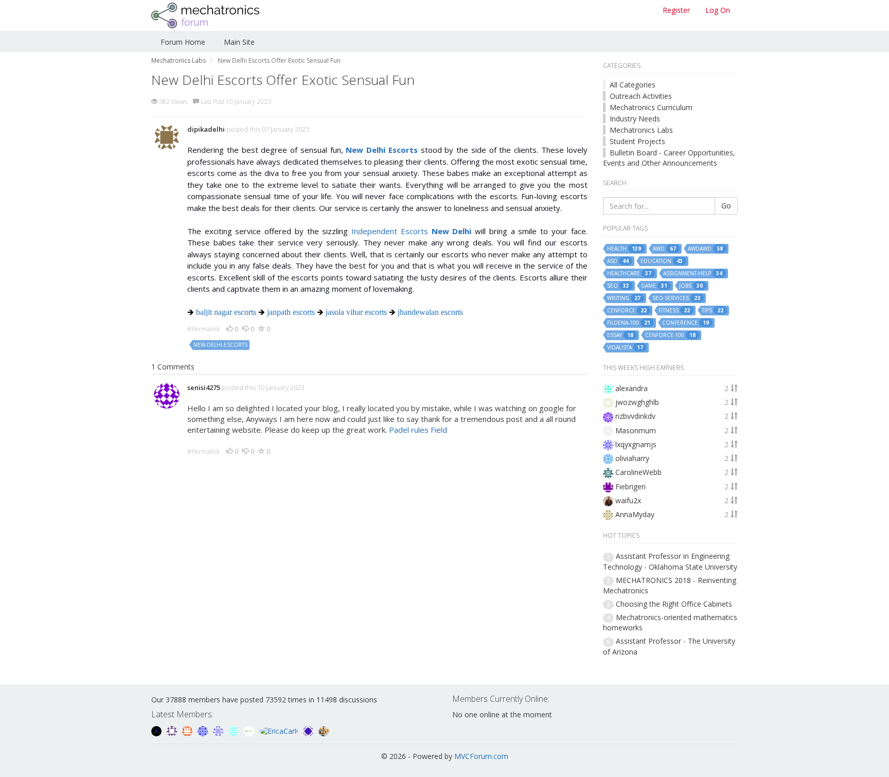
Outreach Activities (641, 96)
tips (712, 310)
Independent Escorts (411, 231)
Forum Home (183, 42)
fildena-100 (628, 323)
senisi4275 (203, 387)
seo (618, 286)
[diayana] (309, 730)
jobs (691, 286)
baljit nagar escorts (226, 312)
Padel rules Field (418, 430)
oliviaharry (632, 458)
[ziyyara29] (219, 730)
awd (664, 249)
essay (620, 335)
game (654, 286)
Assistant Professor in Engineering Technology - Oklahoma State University (670, 561)
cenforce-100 (670, 335)
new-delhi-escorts (220, 344)
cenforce (627, 310)
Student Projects (637, 141)
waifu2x (628, 500)
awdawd (705, 249)
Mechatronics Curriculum (651, 107)
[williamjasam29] (250, 730)
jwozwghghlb (637, 402)
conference (685, 323)
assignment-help (692, 273)
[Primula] (204, 730)
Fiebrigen (630, 486)
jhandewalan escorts (430, 312)
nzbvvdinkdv (635, 416)
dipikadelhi (206, 129)
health (624, 249)
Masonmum (635, 430)
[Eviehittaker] (173, 730)
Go (726, 205)
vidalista (625, 347)
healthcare (629, 273)
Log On (717, 10)
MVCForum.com (481, 756)
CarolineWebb (638, 472)
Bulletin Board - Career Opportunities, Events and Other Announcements (669, 158)
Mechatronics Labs (641, 130)
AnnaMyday (634, 514)
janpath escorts (291, 312)
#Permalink (203, 329)
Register (676, 10)
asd (618, 261)
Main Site (239, 42)
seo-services (676, 298)
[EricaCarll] (279, 730)
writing (624, 298)
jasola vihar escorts (356, 312)
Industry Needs (635, 118)
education (662, 261)
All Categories (632, 85)
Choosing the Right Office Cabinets (674, 604)
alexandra (631, 388)
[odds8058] (157, 730)
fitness (674, 310)
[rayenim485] (188, 730)
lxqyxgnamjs (635, 444)
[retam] (234, 730)
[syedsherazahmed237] (323, 730)
